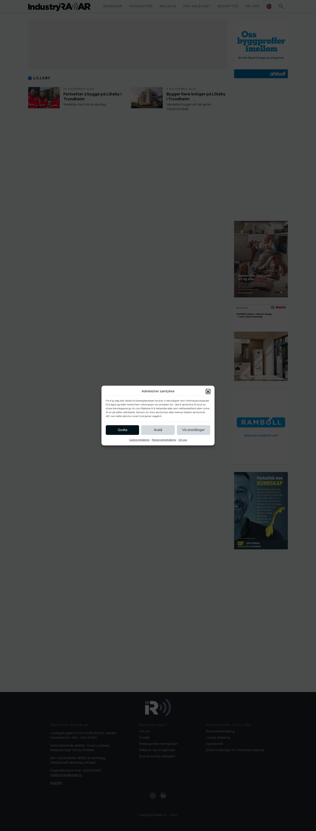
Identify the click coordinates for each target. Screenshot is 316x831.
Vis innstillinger (193, 430)
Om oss (182, 439)
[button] (208, 391)
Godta (122, 430)
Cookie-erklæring (139, 439)
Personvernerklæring (164, 439)
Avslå (158, 430)
